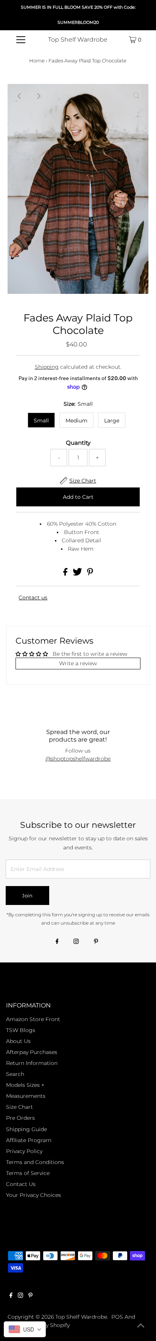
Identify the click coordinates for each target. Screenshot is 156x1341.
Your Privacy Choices (33, 1195)
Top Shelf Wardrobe (78, 39)
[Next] (38, 96)
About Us (18, 1041)
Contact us (33, 598)
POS (117, 1317)
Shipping (47, 367)
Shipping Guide (26, 1129)
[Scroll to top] (140, 1325)
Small (41, 420)
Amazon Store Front (33, 1019)
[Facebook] (57, 942)
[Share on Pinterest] (90, 574)
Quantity (78, 442)
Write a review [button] (78, 663)
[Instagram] (76, 942)
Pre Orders (20, 1118)
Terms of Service (28, 1173)
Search (15, 1074)
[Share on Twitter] (78, 574)
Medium (76, 420)
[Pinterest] (96, 942)
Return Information (32, 1063)
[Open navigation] (21, 39)
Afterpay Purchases (31, 1052)
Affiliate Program (28, 1140)
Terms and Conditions (35, 1162)
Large (111, 420)
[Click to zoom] (136, 96)
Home (37, 60)
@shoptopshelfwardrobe (78, 759)
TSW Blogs (20, 1030)
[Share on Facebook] (66, 574)
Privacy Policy (24, 1151)
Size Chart (19, 1107)
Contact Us (21, 1184)
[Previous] (19, 96)
